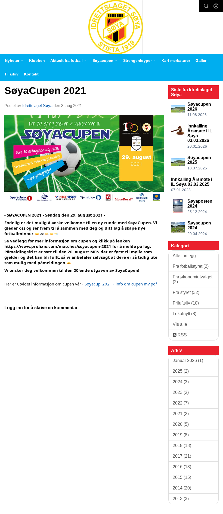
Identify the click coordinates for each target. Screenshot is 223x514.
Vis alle (180, 324)
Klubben (37, 60)
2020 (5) (181, 424)
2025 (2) (181, 371)
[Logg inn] (216, 6)
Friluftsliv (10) (186, 303)
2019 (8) (181, 435)
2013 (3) (181, 498)
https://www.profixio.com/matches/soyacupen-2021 (57, 246)
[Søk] (206, 6)
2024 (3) (181, 381)
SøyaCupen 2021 (45, 90)
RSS (181, 335)
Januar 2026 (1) (188, 360)
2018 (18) (182, 445)
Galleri (201, 60)
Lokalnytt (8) (184, 313)
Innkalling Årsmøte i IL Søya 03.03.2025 (191, 182)
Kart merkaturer (176, 60)
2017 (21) (182, 456)
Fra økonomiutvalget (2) (192, 279)
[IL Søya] (115, 27)
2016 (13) (182, 466)
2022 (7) (181, 403)
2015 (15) (182, 477)
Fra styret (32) (186, 292)
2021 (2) (181, 413)
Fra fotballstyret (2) (191, 266)
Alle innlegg (184, 255)
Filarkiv (11, 74)
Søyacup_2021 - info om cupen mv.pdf (121, 284)
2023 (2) (181, 392)
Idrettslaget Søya (37, 105)
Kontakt (31, 74)
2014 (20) (182, 488)
